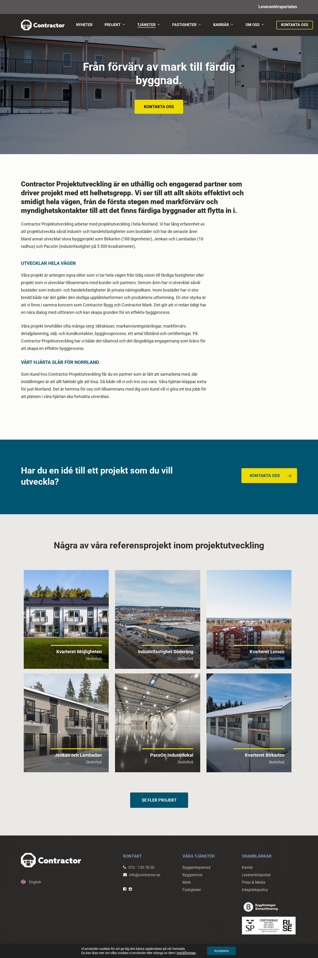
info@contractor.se (144, 875)
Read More (66, 619)
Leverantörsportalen (277, 6)
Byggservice (192, 875)
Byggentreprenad (196, 867)
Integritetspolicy (255, 890)
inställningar (186, 953)
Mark (187, 882)
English (35, 882)
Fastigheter (192, 890)
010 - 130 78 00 (141, 867)
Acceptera (221, 951)
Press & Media (253, 882)
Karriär (247, 867)
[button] (159, 107)
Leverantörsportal (256, 875)
